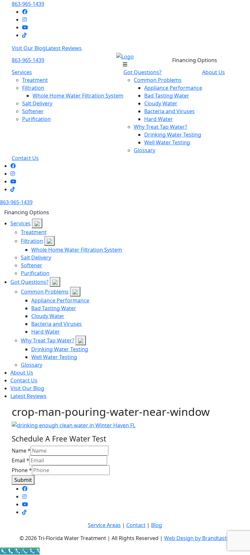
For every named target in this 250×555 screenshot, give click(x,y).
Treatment (35, 80)
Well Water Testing (167, 142)
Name (21, 450)
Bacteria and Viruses (169, 111)
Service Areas (104, 525)
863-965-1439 (28, 3)
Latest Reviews (64, 48)
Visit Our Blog (29, 48)
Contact (136, 525)
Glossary (144, 150)
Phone (22, 470)
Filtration (33, 87)
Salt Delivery (37, 103)
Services (22, 72)
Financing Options (194, 60)
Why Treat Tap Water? (160, 126)
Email (20, 460)
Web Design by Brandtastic (197, 538)
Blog (156, 525)
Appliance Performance (173, 87)
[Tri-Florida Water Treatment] (125, 55)
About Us (213, 72)
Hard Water (158, 119)
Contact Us (25, 158)
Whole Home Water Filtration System (78, 95)
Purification (36, 119)
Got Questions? (142, 72)
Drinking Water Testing (172, 134)
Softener (33, 111)
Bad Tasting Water (166, 95)
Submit (23, 479)
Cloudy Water (160, 103)
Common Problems (158, 80)
